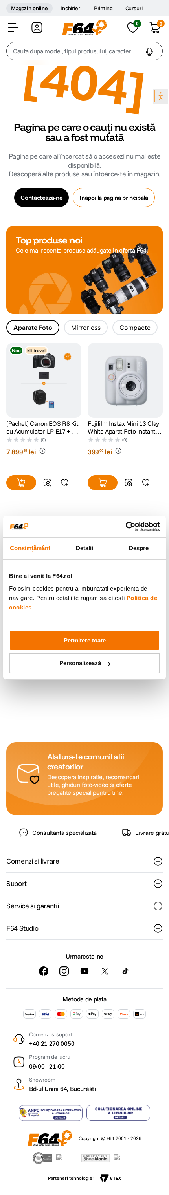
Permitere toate (85, 640)
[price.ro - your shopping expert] (66, 1158)
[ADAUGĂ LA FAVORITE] (64, 482)
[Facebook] (43, 971)
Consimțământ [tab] (30, 548)
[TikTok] (125, 971)
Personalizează (80, 663)
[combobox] (84, 51)
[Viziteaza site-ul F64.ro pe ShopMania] (95, 1158)
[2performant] (125, 1158)
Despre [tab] (139, 548)
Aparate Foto (32, 327)
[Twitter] (105, 971)
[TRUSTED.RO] (42, 1158)
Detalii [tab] (85, 548)
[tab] (32, 327)
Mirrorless (86, 327)
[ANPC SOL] (118, 1113)
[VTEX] (110, 1178)
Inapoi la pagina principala (113, 197)
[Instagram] (64, 971)
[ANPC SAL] (51, 1113)
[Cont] (37, 27)
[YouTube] (84, 971)
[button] (13, 27)
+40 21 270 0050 (51, 1043)
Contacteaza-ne (41, 197)
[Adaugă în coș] (21, 482)
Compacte (135, 327)
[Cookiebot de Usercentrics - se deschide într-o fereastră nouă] (125, 527)
